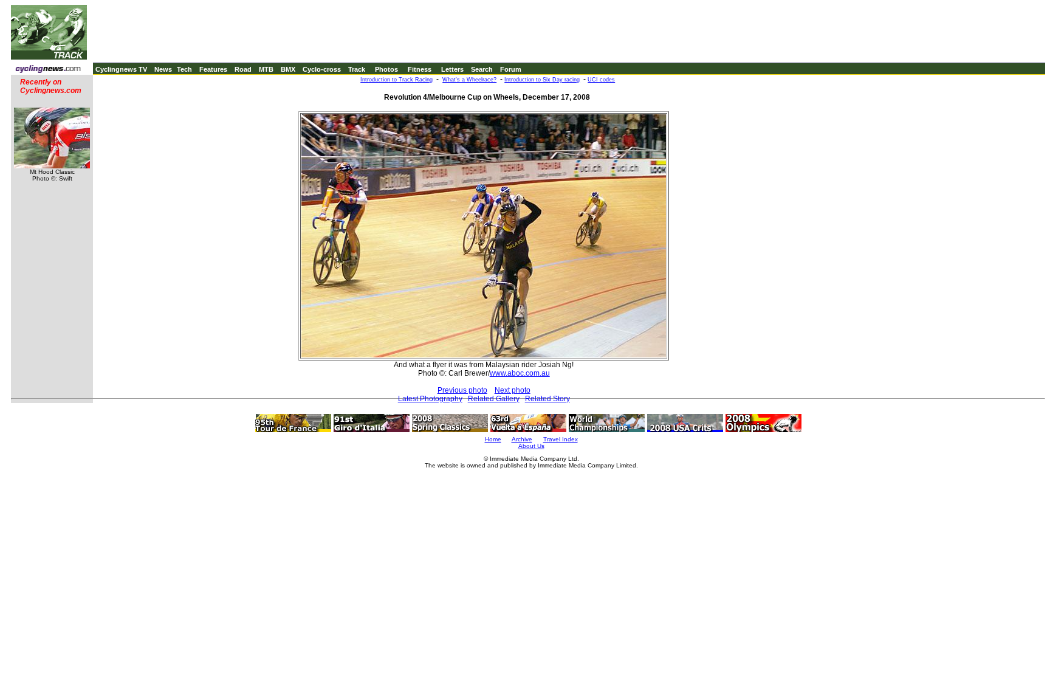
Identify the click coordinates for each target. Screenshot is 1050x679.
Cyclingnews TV (121, 69)
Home (493, 439)
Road (243, 69)
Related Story (547, 399)
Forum (510, 69)
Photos (386, 69)
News (163, 69)
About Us (531, 446)
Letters (452, 69)
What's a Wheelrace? (469, 80)
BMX (288, 69)
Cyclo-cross (322, 69)
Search (482, 69)
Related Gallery (494, 399)
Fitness (419, 69)
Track (356, 69)
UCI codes (601, 80)
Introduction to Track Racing (396, 80)
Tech (184, 69)
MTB (266, 69)
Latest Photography (430, 399)
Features (213, 69)
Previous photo (462, 390)
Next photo (512, 390)
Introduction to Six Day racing (542, 80)
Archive (522, 439)
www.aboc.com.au (520, 373)
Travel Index (560, 439)
